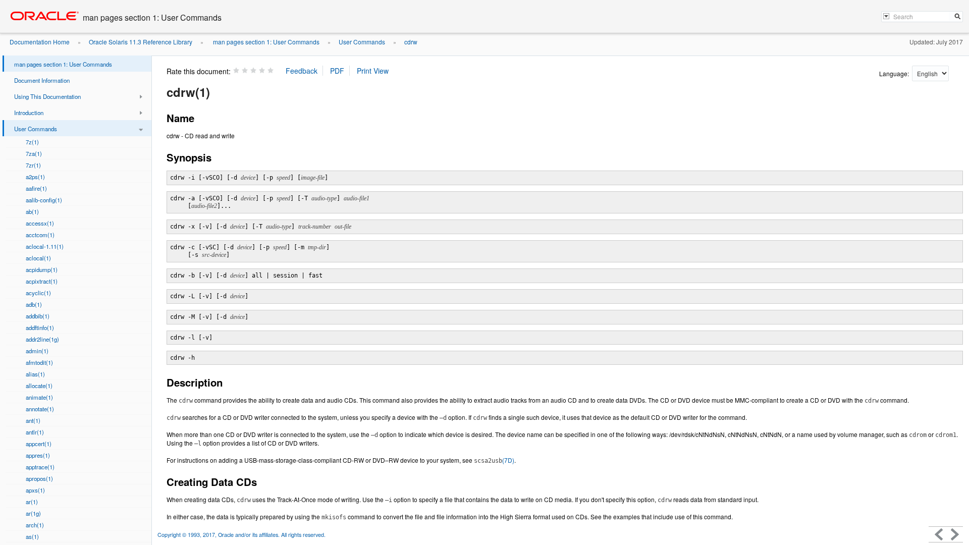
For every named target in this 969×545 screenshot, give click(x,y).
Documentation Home (40, 41)
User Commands (362, 41)
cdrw (410, 41)
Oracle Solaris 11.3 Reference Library (140, 41)
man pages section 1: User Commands (265, 41)
